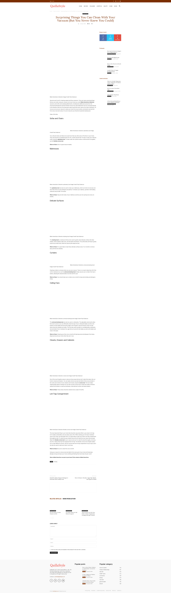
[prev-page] (51, 518)
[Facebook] (114, 1)
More (115, 6)
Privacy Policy (87, 590)
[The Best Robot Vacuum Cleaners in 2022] (57, 506)
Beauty (106, 6)
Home (80, 6)
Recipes (86, 6)
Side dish (109, 73)
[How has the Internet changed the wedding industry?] (103, 52)
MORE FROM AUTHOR (69, 499)
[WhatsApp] (88, 26)
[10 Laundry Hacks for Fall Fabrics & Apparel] (73, 506)
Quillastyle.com (56, 591)
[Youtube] (120, 1)
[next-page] (53, 518)
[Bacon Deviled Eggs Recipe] (103, 59)
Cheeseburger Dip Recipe (113, 94)
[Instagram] (116, 1)
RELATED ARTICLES (55, 499)
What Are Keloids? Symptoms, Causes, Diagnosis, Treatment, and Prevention (114, 83)
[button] (119, 6)
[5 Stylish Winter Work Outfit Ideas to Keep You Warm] (78, 582)
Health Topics (110, 85)
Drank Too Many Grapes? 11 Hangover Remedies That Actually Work (59, 478)
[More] (91, 26)
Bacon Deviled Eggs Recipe (113, 57)
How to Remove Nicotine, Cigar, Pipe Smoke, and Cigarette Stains (85, 478)
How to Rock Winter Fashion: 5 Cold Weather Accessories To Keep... (89, 569)
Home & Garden (56, 11)
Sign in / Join (52, 1)
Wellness (92, 6)
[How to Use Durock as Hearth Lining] (103, 65)
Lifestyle (99, 6)
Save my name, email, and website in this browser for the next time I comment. (68, 549)
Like (103, 34)
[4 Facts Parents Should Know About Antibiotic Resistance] (103, 102)
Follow (110, 34)
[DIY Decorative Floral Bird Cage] (103, 90)
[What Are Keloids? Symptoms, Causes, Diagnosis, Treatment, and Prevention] (103, 83)
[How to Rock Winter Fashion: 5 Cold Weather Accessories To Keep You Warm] (78, 569)
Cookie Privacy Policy (101, 590)
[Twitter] (118, 1)
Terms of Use (108, 590)
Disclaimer (93, 590)
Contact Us (119, 590)
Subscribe (117, 34)
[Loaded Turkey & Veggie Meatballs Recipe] (103, 72)
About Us (114, 590)
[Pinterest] (85, 26)
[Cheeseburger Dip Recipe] (103, 96)
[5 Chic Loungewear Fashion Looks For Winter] (78, 576)
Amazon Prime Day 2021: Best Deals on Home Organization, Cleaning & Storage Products (88, 514)
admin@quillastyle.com (60, 576)
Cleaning (55, 461)
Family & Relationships (111, 53)
